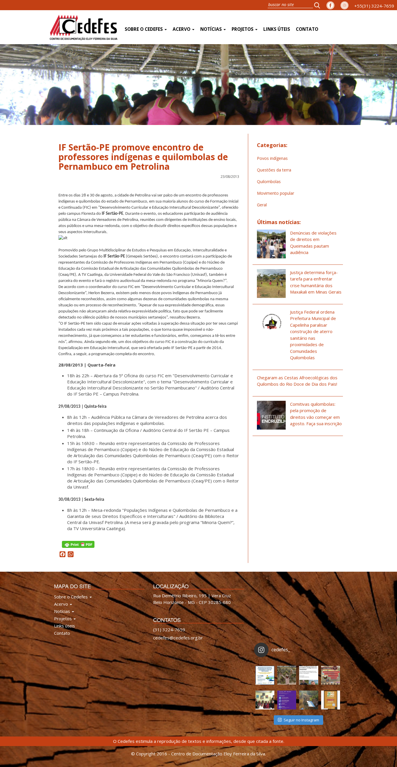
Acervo (182, 29)
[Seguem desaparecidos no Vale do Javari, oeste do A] (308, 675)
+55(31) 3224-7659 (374, 6)
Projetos (243, 29)
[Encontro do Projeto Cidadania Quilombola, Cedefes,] (264, 700)
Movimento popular (275, 193)
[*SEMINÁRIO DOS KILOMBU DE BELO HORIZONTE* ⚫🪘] (330, 700)
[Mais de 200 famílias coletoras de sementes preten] (286, 675)
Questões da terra (274, 170)
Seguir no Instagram (301, 720)
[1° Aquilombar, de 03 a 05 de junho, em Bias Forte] (330, 675)
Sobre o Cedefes (144, 29)
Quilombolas (269, 181)
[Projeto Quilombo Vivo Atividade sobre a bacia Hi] (308, 700)
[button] (318, 5)
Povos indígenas (272, 158)
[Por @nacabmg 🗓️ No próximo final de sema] (264, 675)
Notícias (211, 29)
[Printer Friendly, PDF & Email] (78, 543)
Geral (262, 205)
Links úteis (276, 29)
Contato (307, 29)
